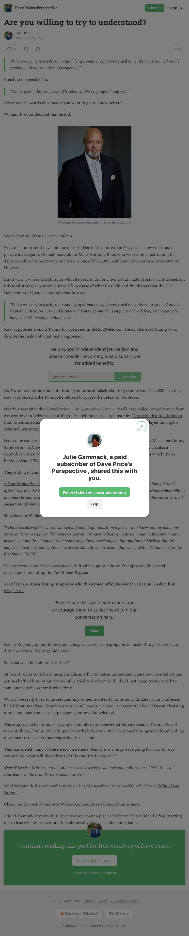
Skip (94, 503)
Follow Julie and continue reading (94, 492)
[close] (142, 426)
